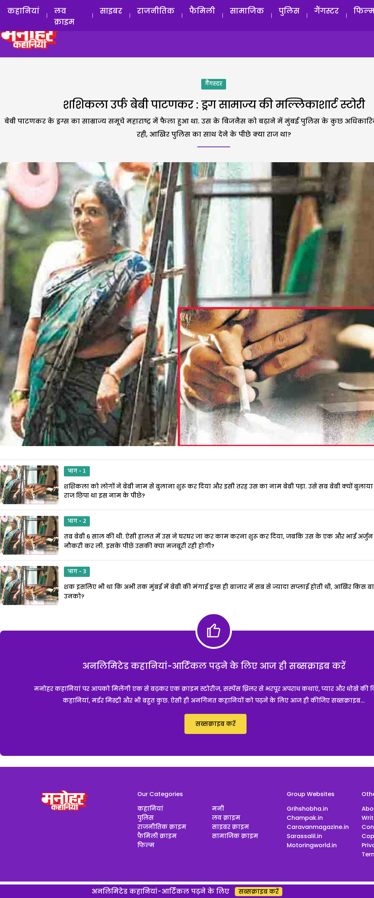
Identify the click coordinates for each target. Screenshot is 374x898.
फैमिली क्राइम (157, 836)
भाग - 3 (77, 572)
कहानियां (23, 11)
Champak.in (305, 818)
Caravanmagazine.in (318, 827)
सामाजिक (247, 11)
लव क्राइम (64, 16)
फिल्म (145, 845)
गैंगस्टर (326, 11)
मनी (218, 808)
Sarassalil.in (304, 836)
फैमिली (202, 11)
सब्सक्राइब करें (215, 724)
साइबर (111, 11)
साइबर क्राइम (230, 827)
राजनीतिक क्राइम (161, 827)
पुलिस (289, 11)
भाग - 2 (77, 521)
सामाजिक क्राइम (235, 836)
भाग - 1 (77, 471)
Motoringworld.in (312, 845)
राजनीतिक (156, 11)
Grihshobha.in (307, 808)
